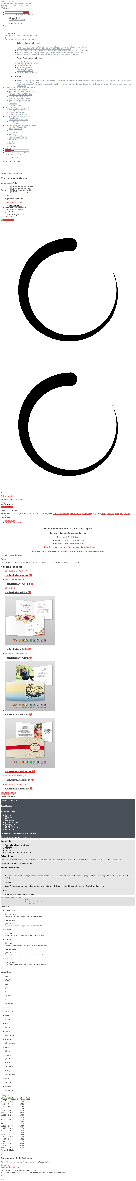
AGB (28, 899)
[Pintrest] (28, 863)
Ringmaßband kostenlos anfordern (17, 845)
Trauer (103, 514)
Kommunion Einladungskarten (19, 93)
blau (121, 514)
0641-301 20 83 (6, 806)
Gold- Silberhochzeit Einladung (20, 96)
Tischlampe (13, 147)
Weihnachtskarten (15, 102)
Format (3, 190)
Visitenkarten (13, 139)
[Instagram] (21, 863)
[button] (5, 9)
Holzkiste (12, 145)
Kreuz (117, 514)
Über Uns (8, 847)
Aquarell (127, 514)
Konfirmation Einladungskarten (20, 98)
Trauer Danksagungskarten (18, 120)
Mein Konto (9, 148)
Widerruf (8, 850)
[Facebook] (5, 863)
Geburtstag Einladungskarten (19, 89)
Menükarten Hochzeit (24, 67)
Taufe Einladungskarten (17, 113)
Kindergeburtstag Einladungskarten (21, 91)
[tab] (70, 521)
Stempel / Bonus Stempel (18, 138)
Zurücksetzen (9, 216)
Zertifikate (12, 141)
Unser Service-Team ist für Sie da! (17, 152)
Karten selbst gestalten (61, 514)
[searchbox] (14, 12)
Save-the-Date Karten (24, 62)
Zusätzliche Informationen (14, 522)
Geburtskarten (14, 111)
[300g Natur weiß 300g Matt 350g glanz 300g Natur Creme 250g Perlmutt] (15, 205)
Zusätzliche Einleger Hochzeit (27, 72)
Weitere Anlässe (75, 514)
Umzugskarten (14, 123)
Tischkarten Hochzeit (24, 69)
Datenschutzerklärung (34, 901)
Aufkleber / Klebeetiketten (18, 127)
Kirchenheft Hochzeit (24, 65)
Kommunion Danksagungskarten (20, 95)
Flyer (10, 130)
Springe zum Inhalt (7, 1)
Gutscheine (13, 132)
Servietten (12, 143)
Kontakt (7, 848)
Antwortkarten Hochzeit (25, 71)
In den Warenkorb (7, 507)
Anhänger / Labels (15, 129)
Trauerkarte (5, 515)
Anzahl (3, 505)
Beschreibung (10, 521)
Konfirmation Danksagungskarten (20, 100)
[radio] (21, 186)
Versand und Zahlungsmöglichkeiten (18, 852)
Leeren (8, 195)
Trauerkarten (13, 118)
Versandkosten (18, 499)
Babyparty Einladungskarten (19, 109)
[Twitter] (13, 863)
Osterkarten (13, 104)
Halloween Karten (15, 105)
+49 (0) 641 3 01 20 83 (17, 20)
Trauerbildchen (14, 121)
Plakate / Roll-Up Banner (17, 136)
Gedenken (110, 514)
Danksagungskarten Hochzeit (27, 64)
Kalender (12, 134)
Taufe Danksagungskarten (18, 114)
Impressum (31, 903)
